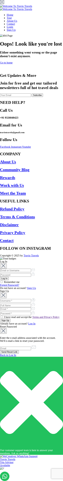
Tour (9, 17)
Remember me (11, 282)
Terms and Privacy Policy (45, 317)
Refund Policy (12, 209)
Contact (11, 23)
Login (10, 26)
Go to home (6, 62)
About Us (12, 20)
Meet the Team (13, 193)
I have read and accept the (31, 317)
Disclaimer (9, 225)
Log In (31, 323)
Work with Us (12, 185)
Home (10, 14)
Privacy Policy (12, 232)
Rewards (7, 177)
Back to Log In (8, 355)
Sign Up (11, 30)
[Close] (3, 266)
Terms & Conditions (17, 217)
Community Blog (14, 170)
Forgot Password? (9, 285)
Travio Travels (31, 255)
